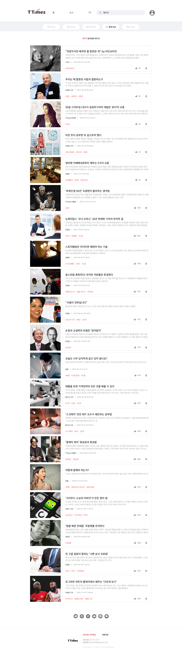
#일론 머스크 (81, 292)
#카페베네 (69, 180)
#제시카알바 (69, 152)
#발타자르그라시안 (78, 487)
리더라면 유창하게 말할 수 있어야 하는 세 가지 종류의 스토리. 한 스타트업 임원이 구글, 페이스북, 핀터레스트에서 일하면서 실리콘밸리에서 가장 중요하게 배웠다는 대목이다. (106, 251)
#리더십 (90, 292)
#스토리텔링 (69, 264)
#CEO (81, 236)
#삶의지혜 (90, 487)
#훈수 (67, 208)
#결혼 (67, 96)
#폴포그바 (88, 599)
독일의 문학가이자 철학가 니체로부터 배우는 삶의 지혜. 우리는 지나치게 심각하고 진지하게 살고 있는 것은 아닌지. (106, 362)
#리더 (67, 236)
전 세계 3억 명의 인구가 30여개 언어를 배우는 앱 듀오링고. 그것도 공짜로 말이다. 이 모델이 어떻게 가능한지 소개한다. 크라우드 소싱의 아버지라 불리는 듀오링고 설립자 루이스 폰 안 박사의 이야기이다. (106, 503)
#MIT (76, 431)
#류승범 (75, 459)
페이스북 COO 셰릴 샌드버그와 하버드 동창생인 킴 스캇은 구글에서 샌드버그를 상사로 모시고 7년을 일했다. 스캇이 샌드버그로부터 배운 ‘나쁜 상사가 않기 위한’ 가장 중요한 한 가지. (106, 558)
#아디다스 (69, 599)
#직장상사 (80, 571)
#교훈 (67, 124)
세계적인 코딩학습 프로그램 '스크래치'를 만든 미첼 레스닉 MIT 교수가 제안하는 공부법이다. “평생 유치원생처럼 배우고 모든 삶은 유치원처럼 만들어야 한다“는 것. (107, 419)
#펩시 (78, 320)
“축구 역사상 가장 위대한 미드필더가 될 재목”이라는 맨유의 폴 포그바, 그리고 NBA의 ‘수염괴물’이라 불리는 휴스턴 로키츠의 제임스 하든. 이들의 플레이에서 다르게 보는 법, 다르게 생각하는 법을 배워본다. (106, 586)
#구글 (84, 264)
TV (89, 12)
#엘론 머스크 (70, 292)
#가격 (67, 403)
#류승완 (68, 459)
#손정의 (68, 347)
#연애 (81, 96)
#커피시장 (84, 180)
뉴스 (71, 12)
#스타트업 (78, 515)
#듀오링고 (69, 515)
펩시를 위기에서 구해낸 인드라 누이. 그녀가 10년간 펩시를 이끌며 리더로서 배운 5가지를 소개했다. (100, 306)
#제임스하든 (78, 599)
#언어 (85, 515)
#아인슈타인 (69, 68)
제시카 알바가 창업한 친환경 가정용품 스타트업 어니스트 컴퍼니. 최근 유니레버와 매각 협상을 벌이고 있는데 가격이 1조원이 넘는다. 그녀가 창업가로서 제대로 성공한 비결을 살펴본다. (106, 140)
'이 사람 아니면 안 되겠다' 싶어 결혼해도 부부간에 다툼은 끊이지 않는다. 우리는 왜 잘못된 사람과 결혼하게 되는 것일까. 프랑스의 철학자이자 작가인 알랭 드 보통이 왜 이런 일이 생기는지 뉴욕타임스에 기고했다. (106, 84)
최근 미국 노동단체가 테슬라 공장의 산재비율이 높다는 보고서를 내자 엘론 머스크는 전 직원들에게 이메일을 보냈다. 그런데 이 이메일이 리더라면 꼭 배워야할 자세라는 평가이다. (106, 279)
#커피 (76, 180)
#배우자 (74, 96)
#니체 (83, 375)
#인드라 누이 (70, 320)
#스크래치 (69, 431)
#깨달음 (74, 236)
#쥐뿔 (67, 375)
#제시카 (79, 152)
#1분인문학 (75, 375)
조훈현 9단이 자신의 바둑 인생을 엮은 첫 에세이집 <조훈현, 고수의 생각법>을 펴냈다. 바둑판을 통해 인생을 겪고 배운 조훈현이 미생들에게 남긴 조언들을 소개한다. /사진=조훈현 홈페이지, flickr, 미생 (107, 195)
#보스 (73, 571)
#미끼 (79, 403)
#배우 (85, 152)
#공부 (82, 431)
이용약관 (105, 634)
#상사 (67, 571)
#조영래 (68, 543)
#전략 (73, 403)
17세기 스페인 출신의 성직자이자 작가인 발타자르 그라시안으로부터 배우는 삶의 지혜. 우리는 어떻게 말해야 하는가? (107, 473)
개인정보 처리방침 (89, 634)
